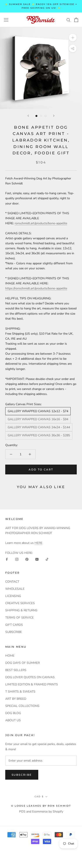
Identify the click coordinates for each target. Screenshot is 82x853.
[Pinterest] (26, 558)
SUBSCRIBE (13, 632)
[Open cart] (76, 20)
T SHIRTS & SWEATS (20, 691)
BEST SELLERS (15, 670)
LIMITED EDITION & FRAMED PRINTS (31, 684)
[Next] (53, 116)
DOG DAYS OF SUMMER (22, 663)
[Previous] (28, 116)
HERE (38, 543)
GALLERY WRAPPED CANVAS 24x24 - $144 (39, 427)
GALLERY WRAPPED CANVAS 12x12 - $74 (38, 411)
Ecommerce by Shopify (47, 811)
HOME (9, 656)
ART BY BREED (15, 699)
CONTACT (12, 582)
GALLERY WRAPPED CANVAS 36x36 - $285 (39, 435)
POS (22, 811)
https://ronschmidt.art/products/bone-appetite (36, 288)
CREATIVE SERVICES (20, 603)
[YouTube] (36, 558)
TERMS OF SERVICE (19, 617)
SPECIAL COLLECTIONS (22, 706)
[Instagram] (16, 558)
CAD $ (39, 796)
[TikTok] (47, 558)
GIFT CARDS (14, 625)
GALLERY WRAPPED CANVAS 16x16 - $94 (38, 419)
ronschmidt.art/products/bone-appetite (41, 223)
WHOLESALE (14, 589)
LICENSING (13, 596)
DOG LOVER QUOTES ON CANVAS (30, 677)
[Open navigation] (6, 19)
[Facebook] (6, 558)
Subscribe (22, 774)
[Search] (68, 20)
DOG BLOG (13, 713)
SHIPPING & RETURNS (21, 610)
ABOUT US (13, 720)
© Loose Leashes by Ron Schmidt (41, 805)
